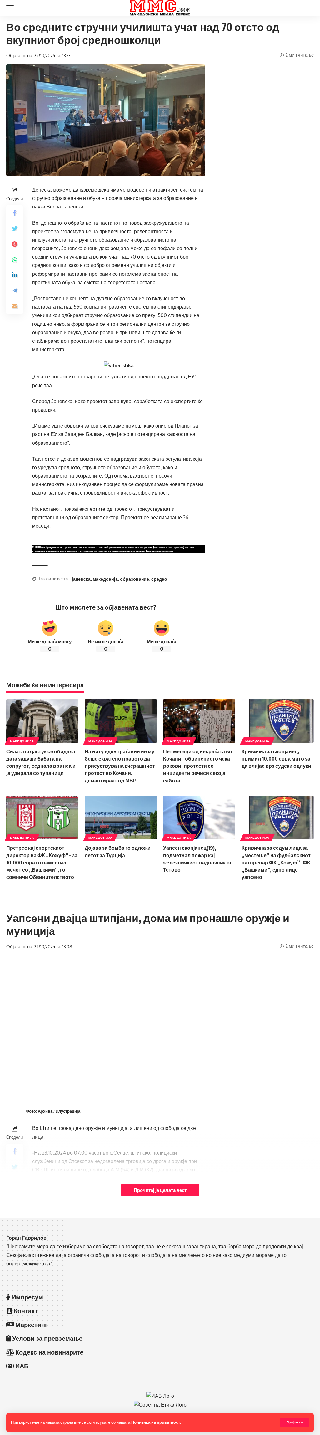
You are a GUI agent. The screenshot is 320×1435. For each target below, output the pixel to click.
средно (159, 579)
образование (134, 579)
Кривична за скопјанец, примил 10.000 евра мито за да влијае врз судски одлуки (276, 758)
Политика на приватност (155, 1422)
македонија (105, 579)
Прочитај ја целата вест (160, 1190)
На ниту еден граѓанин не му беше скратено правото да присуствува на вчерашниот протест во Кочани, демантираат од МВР (120, 766)
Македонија (22, 741)
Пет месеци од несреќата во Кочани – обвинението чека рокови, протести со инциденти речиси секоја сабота (197, 766)
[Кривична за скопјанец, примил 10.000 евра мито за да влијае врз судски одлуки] (278, 721)
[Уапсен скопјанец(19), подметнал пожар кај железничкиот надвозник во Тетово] (199, 817)
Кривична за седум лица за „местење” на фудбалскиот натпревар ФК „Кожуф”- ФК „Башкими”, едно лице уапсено (276, 862)
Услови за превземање (159, 550)
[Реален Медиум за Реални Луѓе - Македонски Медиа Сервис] (160, 8)
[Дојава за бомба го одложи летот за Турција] (121, 817)
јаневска (81, 579)
